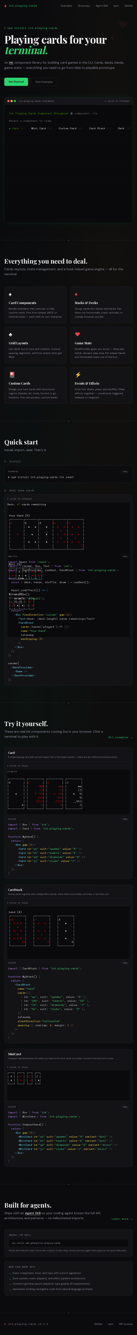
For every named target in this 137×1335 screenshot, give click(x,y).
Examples (66, 5)
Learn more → (122, 1219)
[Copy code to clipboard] (125, 1243)
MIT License (126, 1324)
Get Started (16, 81)
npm (116, 5)
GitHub (129, 5)
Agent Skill (102, 5)
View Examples (44, 81)
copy (124, 471)
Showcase (84, 5)
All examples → (120, 737)
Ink (11, 62)
